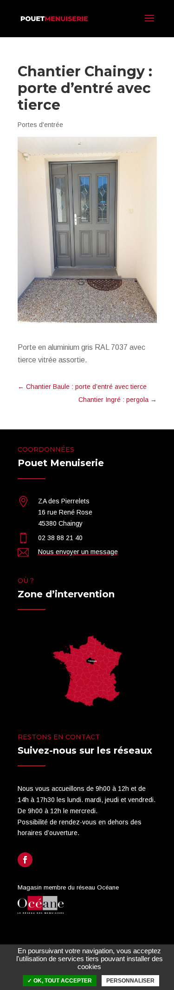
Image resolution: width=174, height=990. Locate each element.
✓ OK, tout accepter (59, 980)
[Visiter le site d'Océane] (41, 911)
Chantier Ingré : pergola (117, 399)
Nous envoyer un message (78, 551)
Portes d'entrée (40, 124)
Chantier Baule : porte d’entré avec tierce (82, 386)
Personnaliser (130, 980)
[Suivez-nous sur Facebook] (25, 859)
